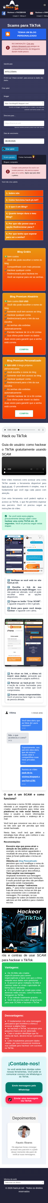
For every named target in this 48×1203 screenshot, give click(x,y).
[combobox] (24, 103)
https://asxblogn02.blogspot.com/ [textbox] (17, 103)
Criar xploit (10, 149)
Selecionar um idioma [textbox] (12, 1190)
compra (24, 349)
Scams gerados (9, 157)
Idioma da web (10, 1186)
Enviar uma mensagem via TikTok (26, 1099)
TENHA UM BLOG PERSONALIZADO (27, 34)
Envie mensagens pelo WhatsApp (24, 1087)
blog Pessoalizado (28, 861)
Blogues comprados (11, 162)
